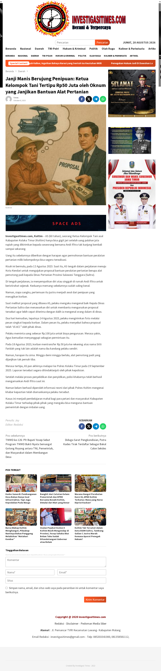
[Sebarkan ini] (82, 99)
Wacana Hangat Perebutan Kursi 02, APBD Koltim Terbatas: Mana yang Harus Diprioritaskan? (89, 498)
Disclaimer (72, 623)
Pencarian (102, 42)
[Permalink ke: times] (9, 98)
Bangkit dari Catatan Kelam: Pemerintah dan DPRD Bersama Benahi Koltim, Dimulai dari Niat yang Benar (55, 498)
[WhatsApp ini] (103, 99)
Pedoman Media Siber (93, 623)
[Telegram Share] (96, 99)
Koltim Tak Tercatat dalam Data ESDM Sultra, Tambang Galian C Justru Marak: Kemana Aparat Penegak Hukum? (89, 533)
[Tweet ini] (89, 99)
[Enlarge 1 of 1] (151, 163)
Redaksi (59, 623)
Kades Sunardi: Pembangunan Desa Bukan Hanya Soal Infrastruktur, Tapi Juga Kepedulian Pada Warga (21, 498)
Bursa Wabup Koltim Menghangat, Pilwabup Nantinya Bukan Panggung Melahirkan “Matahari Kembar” (19, 533)
